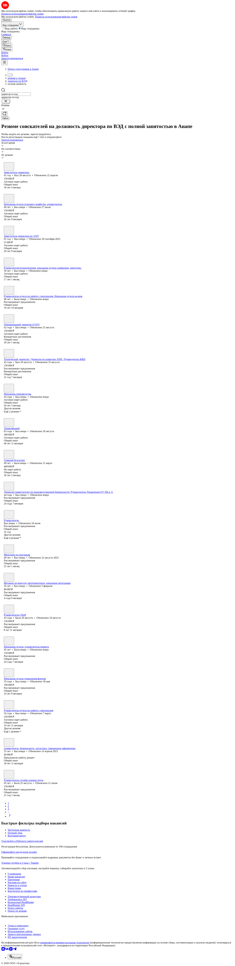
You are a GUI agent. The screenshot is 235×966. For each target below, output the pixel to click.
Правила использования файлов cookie (56, 16)
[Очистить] (5, 101)
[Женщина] (9, 290)
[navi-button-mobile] (4, 62)
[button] (4, 52)
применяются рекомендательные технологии (64, 942)
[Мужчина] (9, 166)
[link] (6, 45)
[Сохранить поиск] (4, 114)
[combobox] (16, 94)
